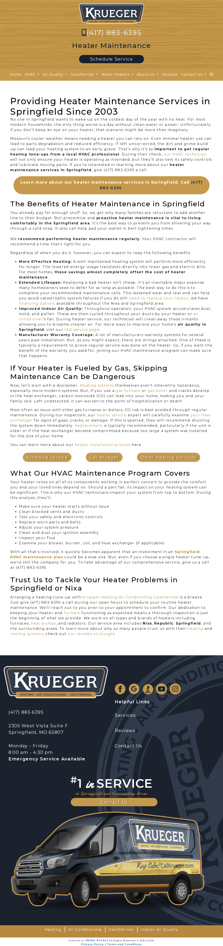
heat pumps (43, 623)
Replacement (89, 425)
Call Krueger (104, 457)
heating (195, 629)
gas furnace (128, 391)
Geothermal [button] (82, 74)
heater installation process (102, 445)
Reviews (170, 74)
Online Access (97, 940)
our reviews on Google (91, 634)
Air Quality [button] (53, 74)
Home (15, 74)
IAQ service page (82, 330)
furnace (72, 613)
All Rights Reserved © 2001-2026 (131, 940)
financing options (37, 303)
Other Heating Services (168, 457)
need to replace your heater (159, 298)
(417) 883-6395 (114, 32)
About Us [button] (146, 74)
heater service (112, 415)
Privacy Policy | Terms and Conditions (111, 944)
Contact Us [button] (192, 74)
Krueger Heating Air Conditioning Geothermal (130, 597)
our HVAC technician (185, 154)
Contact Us (114, 802)
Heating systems (97, 385)
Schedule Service (111, 59)
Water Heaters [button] (116, 74)
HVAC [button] (31, 74)
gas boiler (158, 391)
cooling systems (26, 634)
